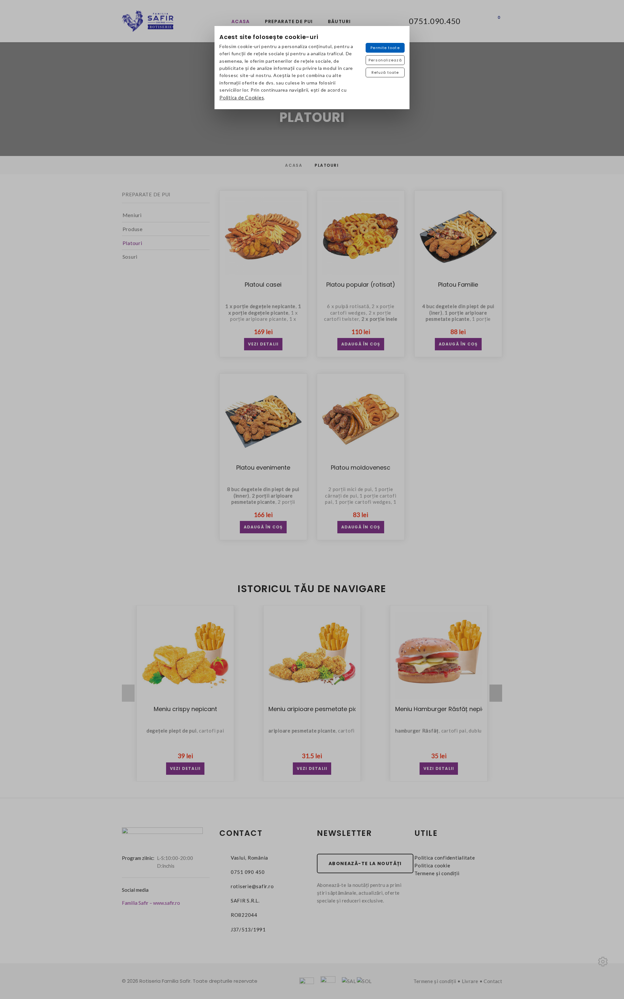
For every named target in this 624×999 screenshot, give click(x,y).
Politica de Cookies (241, 97)
